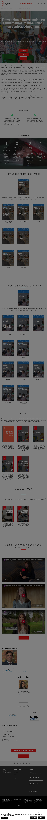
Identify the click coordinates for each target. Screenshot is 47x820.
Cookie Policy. (11, 815)
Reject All (41, 817)
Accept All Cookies (34, 817)
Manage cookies (4, 817)
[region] (23, 814)
